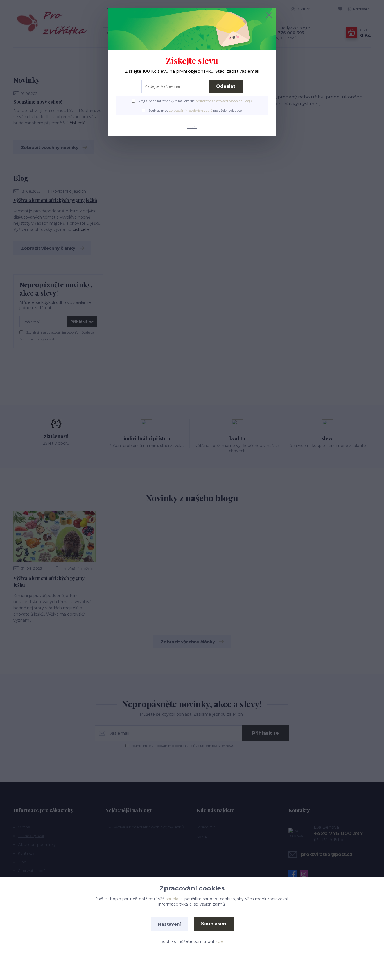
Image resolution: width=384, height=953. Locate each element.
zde (219, 941)
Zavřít (192, 127)
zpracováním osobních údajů (190, 110)
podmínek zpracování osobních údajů (223, 101)
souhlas (173, 898)
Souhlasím (213, 923)
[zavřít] (269, 15)
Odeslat (225, 86)
